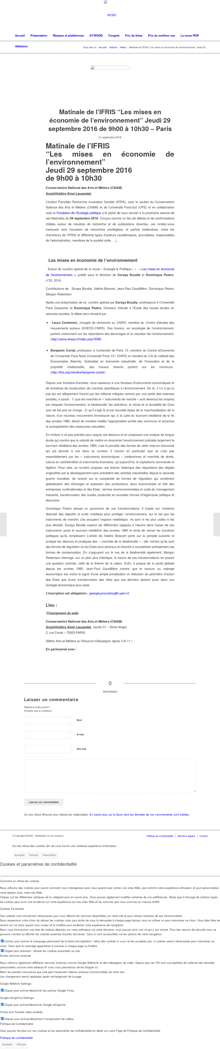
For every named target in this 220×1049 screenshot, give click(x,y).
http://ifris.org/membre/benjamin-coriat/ (78, 372)
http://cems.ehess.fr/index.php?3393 (76, 339)
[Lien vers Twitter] (198, 15)
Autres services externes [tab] (15, 955)
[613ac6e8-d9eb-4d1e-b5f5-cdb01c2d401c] (110, 84)
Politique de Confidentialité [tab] (16, 1024)
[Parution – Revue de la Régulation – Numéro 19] (3, 524)
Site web (81, 748)
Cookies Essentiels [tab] (12, 909)
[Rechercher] (205, 46)
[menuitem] (20, 35)
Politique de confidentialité (16, 1038)
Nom (79, 720)
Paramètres (49, 855)
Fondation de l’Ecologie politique (79, 212)
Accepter (19, 855)
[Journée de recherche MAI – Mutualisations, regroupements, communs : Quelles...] (216, 524)
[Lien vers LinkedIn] (204, 15)
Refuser (33, 855)
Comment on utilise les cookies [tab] (19, 881)
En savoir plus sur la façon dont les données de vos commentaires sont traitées (139, 814)
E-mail (80, 734)
